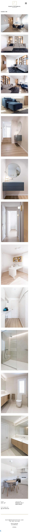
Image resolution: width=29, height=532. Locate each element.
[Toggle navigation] (26, 3)
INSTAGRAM (14, 523)
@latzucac (5, 508)
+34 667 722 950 (14, 521)
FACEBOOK (14, 524)
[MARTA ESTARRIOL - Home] (14, 4)
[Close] (0, 531)
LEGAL (14, 527)
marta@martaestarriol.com (14, 519)
